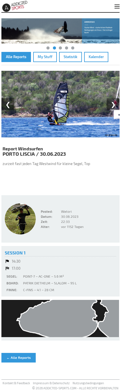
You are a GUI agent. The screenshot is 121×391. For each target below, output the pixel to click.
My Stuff (45, 56)
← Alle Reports (18, 357)
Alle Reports (16, 56)
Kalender (96, 56)
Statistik (70, 56)
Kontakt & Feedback (16, 383)
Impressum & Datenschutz (51, 383)
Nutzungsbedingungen (88, 383)
